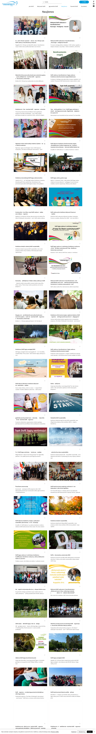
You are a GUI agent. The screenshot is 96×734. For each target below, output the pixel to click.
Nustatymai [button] (73, 731)
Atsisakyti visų (82, 731)
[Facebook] (94, 1)
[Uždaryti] (94, 732)
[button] (31, 6)
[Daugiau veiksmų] (45, 38)
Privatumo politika (55, 731)
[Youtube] (94, 6)
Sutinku (89, 731)
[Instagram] (94, 4)
